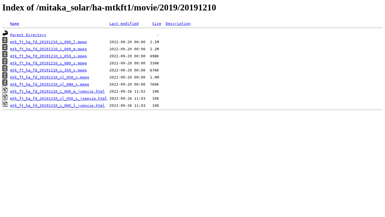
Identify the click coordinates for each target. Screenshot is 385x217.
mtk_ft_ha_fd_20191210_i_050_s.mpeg (48, 56)
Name (14, 23)
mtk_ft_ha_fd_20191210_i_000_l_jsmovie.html (57, 105)
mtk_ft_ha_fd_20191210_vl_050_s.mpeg (49, 77)
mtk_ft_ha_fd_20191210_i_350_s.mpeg (48, 70)
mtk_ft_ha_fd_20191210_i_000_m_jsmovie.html (57, 91)
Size (156, 23)
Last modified (124, 23)
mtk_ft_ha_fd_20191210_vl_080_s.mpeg (49, 84)
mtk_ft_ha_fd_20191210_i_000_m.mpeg (48, 49)
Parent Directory (28, 35)
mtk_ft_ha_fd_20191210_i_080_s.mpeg (48, 63)
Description (178, 23)
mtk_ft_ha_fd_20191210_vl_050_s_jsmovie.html (58, 98)
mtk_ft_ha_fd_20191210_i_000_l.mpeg (48, 42)
